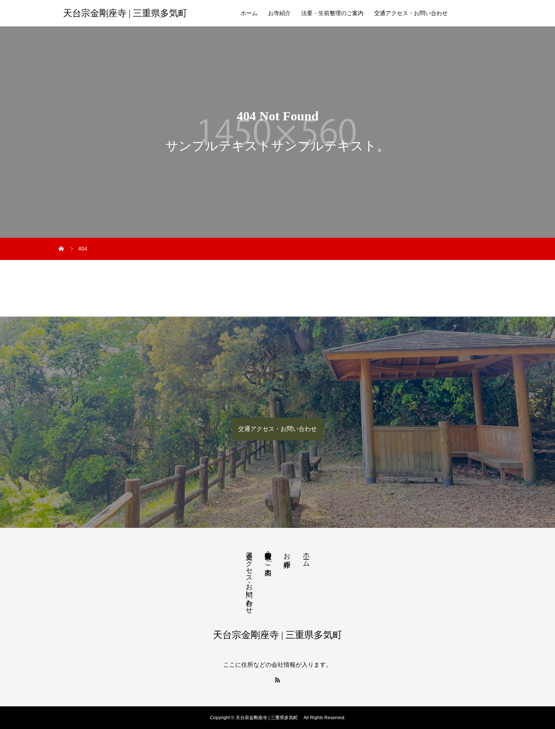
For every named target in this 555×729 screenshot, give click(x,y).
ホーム (248, 13)
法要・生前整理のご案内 (332, 13)
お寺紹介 (279, 13)
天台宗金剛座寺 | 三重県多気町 (127, 13)
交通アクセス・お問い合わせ (411, 13)
